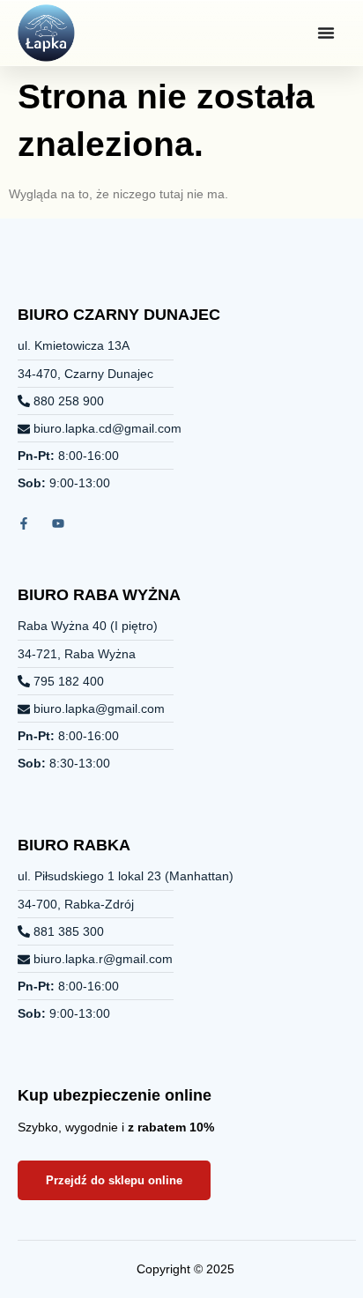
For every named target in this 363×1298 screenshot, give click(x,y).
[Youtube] (58, 523)
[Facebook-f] (24, 523)
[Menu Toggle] (326, 32)
